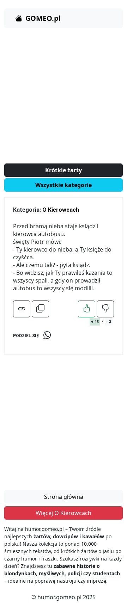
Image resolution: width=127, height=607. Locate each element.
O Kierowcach (60, 209)
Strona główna (63, 497)
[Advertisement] (63, 97)
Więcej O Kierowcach (63, 513)
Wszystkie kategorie (63, 185)
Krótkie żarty (63, 170)
